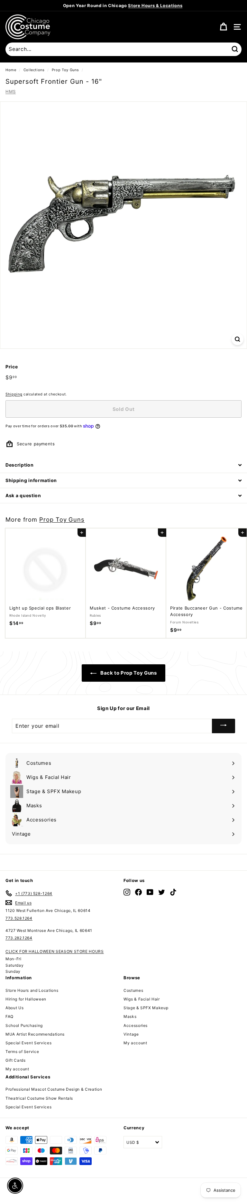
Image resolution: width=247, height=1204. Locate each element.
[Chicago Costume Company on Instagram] (127, 892)
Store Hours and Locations (31, 990)
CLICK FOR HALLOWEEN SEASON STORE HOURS (54, 951)
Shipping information (31, 480)
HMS (10, 91)
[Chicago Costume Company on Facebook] (138, 892)
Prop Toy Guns (65, 70)
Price (11, 366)
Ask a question (23, 495)
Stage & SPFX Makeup (146, 1007)
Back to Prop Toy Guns (128, 673)
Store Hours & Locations (155, 5)
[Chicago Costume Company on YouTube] (150, 892)
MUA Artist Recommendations (35, 1034)
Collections (34, 70)
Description (19, 465)
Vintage (131, 1034)
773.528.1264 (18, 918)
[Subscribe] (223, 726)
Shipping (13, 394)
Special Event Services (28, 1042)
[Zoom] (237, 339)
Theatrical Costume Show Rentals (39, 1098)
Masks (130, 1016)
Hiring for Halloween (25, 999)
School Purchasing (24, 1025)
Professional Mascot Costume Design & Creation (53, 1089)
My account (17, 1069)
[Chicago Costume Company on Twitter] (161, 892)
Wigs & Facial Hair (142, 999)
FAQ (9, 1016)
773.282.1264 (18, 937)
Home (10, 70)
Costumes (133, 990)
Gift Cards (15, 1060)
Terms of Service (22, 1051)
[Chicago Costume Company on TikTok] (173, 892)
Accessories (136, 1025)
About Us (14, 1007)
